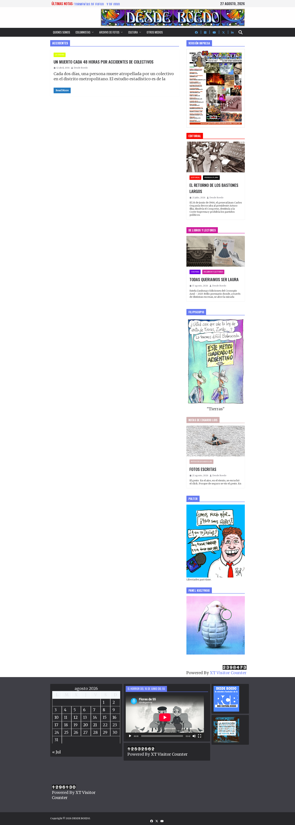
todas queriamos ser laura (94, 3)
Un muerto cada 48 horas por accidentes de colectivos (103, 62)
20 (85, 724)
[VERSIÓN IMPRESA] (215, 51)
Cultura (195, 272)
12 (76, 717)
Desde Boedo (81, 67)
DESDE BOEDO (81, 818)
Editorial (195, 177)
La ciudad (59, 55)
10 (56, 717)
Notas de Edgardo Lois (201, 461)
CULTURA (133, 32)
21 (95, 724)
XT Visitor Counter (228, 672)
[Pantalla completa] (199, 736)
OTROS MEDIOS (155, 32)
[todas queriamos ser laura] (215, 251)
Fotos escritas (202, 469)
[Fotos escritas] (215, 441)
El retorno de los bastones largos (213, 188)
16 (114, 717)
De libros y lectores (213, 272)
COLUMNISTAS (82, 32)
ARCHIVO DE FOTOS (109, 32)
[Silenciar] (194, 736)
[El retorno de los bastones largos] (215, 157)
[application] (165, 717)
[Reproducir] (130, 736)
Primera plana (211, 177)
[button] (92, 32)
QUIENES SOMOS (61, 32)
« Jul (56, 752)
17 (56, 724)
